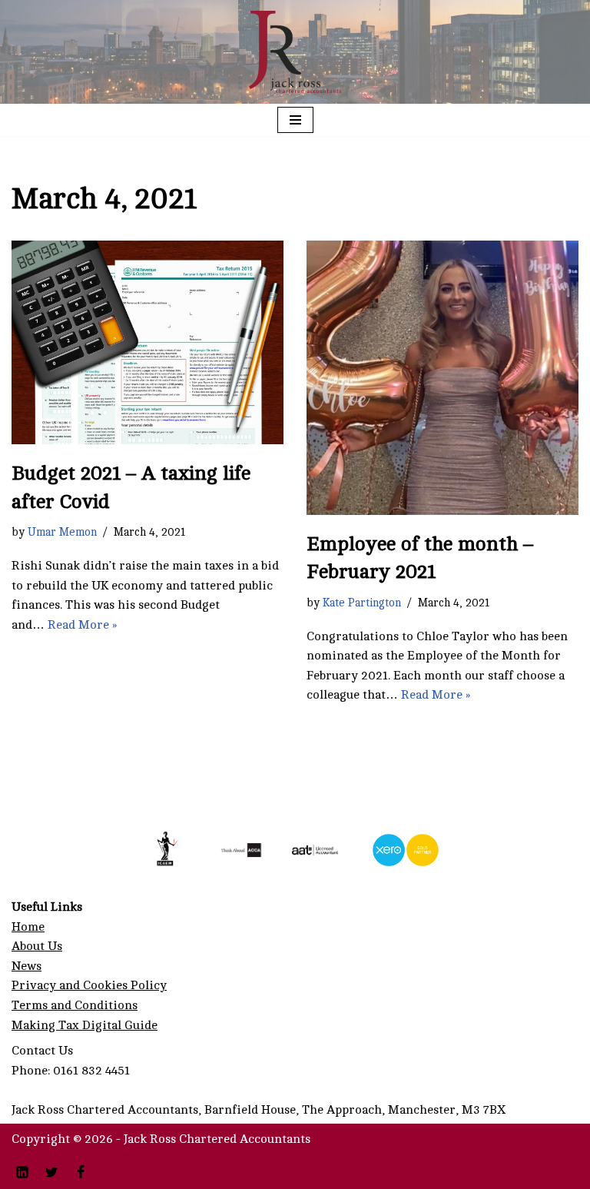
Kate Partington (362, 602)
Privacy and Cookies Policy (89, 985)
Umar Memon (62, 532)
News (26, 966)
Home (28, 927)
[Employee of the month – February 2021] (442, 378)
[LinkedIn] (22, 1172)
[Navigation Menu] (295, 120)
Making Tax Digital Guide (84, 1025)
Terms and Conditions (75, 1005)
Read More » (82, 625)
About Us (37, 946)
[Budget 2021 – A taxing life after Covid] (147, 343)
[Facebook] (80, 1172)
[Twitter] (51, 1172)
